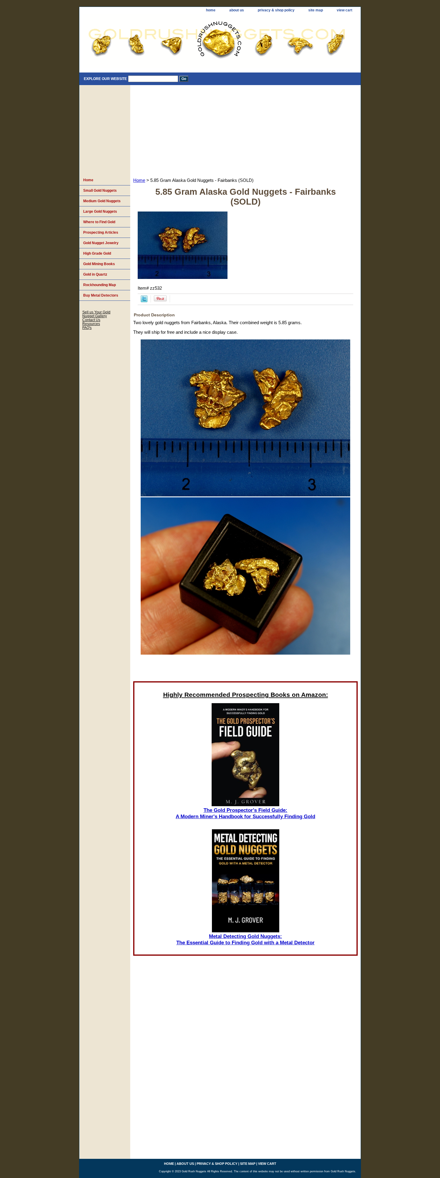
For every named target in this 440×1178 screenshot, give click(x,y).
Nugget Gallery (94, 316)
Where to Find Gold (99, 222)
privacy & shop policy (276, 10)
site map (315, 10)
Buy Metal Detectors (100, 295)
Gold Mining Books (99, 264)
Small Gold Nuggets (100, 190)
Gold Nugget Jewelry (101, 243)
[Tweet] (144, 300)
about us (236, 10)
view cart (344, 10)
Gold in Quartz (95, 274)
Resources (91, 324)
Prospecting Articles (100, 232)
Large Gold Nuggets (100, 211)
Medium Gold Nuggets (102, 201)
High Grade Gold (97, 253)
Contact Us (91, 320)
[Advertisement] (245, 130)
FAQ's (87, 328)
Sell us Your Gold (96, 312)
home (211, 10)
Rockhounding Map (99, 285)
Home (139, 180)
